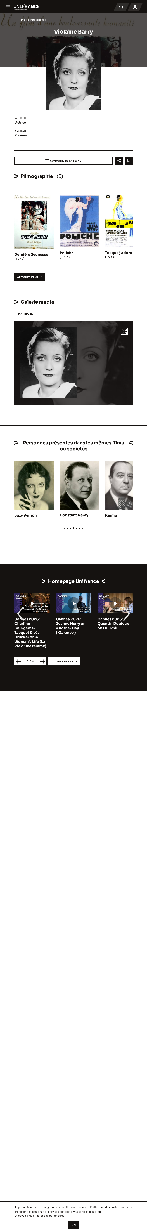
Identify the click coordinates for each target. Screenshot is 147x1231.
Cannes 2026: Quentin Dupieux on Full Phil (113, 623)
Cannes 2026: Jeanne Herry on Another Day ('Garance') (71, 626)
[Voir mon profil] (135, 7)
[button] (124, 332)
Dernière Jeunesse (31, 254)
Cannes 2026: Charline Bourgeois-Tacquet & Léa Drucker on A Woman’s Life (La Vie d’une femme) (30, 632)
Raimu (111, 515)
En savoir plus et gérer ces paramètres (39, 1215)
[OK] (73, 1225)
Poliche (67, 253)
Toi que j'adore (118, 253)
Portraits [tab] (25, 313)
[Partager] (119, 161)
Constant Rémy (74, 515)
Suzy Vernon (25, 515)
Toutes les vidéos (64, 661)
